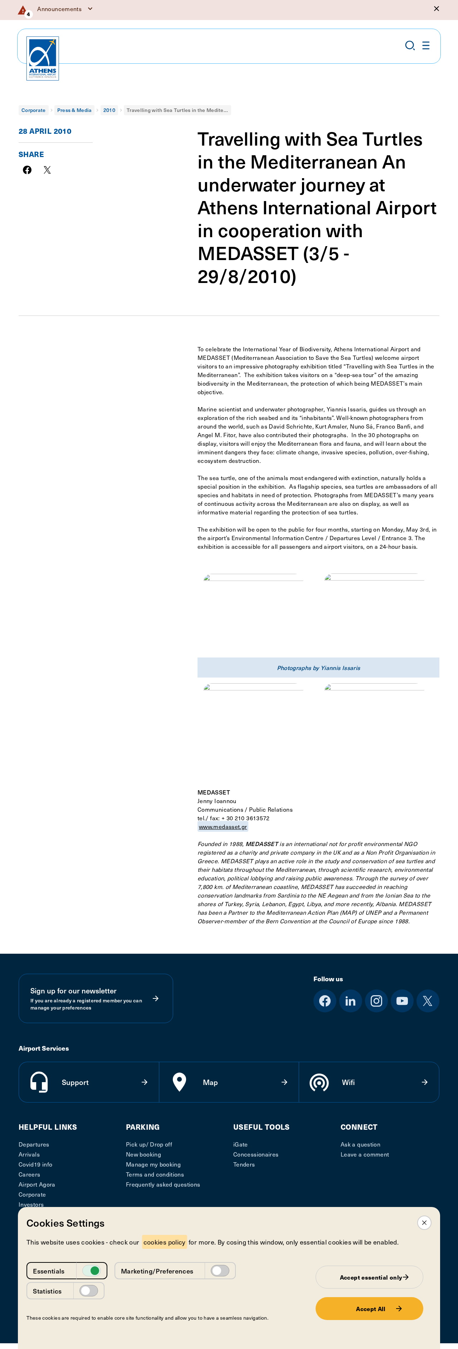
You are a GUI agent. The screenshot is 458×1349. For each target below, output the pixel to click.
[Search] (410, 45)
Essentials (49, 1271)
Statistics (47, 1291)
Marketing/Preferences (157, 1271)
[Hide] (436, 8)
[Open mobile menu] (426, 45)
